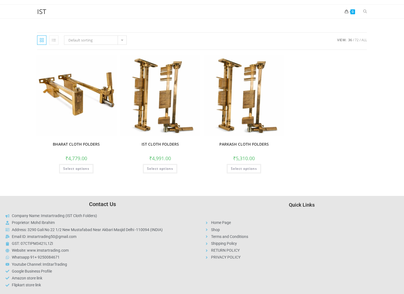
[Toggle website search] (365, 11)
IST (41, 11)
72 (357, 40)
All (364, 40)
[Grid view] (41, 40)
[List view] (54, 40)
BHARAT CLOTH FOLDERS (76, 144)
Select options (76, 168)
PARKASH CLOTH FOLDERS (244, 144)
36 (350, 40)
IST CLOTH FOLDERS (160, 144)
